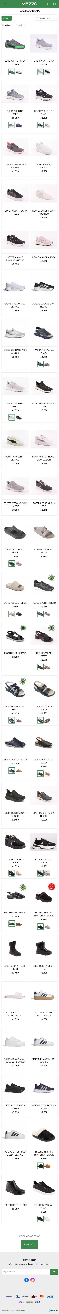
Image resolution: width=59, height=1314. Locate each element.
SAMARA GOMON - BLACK (15, 551)
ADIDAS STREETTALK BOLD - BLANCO (15, 1153)
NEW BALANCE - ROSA (44, 257)
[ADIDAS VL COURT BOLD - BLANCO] (43, 995)
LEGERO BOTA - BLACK (15, 1205)
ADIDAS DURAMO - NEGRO (15, 1107)
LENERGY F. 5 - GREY (15, 60)
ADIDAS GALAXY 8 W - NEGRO (43, 305)
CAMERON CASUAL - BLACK (44, 1207)
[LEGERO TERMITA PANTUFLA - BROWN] (47, 927)
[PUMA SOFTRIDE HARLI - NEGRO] (43, 386)
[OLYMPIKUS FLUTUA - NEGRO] (15, 795)
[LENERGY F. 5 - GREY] (15, 43)
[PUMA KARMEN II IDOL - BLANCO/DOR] (43, 439)
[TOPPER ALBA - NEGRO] (15, 193)
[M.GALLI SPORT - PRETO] (43, 585)
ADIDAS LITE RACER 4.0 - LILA (44, 1107)
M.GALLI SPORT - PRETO (44, 603)
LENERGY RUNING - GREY (15, 113)
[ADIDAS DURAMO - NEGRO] (15, 1088)
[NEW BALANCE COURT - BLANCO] (43, 193)
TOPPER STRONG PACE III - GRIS (15, 505)
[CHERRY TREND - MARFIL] (19, 873)
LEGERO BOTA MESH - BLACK (15, 967)
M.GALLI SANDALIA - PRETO (15, 708)
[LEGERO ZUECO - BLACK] (15, 742)
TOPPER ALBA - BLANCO (44, 166)
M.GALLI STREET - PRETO (44, 655)
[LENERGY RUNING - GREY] (15, 93)
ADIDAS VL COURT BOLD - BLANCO (43, 1014)
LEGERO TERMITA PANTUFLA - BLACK (44, 914)
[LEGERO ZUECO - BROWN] (19, 771)
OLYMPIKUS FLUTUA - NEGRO (15, 814)
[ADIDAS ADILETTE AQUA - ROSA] (15, 995)
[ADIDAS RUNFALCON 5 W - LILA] (15, 332)
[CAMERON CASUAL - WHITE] (47, 1219)
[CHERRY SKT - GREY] (43, 43)
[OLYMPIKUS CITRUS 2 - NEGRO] (43, 795)
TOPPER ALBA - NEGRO (15, 210)
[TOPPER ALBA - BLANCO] (43, 147)
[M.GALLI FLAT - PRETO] (15, 635)
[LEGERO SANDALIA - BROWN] (47, 364)
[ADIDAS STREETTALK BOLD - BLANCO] (15, 1134)
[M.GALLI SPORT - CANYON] (47, 614)
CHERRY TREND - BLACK (15, 861)
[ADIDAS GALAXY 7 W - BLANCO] (15, 286)
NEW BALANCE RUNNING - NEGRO (15, 259)
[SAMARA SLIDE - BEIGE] (15, 585)
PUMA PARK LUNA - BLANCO (15, 458)
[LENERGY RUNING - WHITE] (47, 125)
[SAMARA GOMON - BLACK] (15, 532)
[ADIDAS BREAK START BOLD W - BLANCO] (15, 1041)
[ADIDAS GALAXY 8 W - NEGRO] (43, 286)
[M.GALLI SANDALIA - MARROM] (19, 720)
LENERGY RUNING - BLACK (44, 113)
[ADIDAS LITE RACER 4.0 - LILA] (43, 1088)
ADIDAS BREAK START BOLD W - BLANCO (15, 1060)
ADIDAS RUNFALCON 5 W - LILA (15, 352)
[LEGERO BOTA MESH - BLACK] (15, 948)
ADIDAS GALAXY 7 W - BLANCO (15, 305)
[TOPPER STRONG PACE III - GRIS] (15, 485)
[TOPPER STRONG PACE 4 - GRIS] (15, 147)
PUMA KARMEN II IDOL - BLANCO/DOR (44, 458)
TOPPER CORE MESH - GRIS (44, 505)
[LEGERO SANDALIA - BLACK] (43, 332)
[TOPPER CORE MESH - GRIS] (43, 485)
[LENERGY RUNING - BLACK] (19, 125)
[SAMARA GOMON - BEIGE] (43, 532)
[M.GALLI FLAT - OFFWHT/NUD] (19, 924)
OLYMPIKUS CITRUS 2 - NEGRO (44, 814)
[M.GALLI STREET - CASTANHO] (47, 667)
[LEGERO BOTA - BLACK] (15, 1187)
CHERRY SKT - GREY (44, 60)
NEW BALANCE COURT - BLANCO (43, 212)
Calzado (19, 25)
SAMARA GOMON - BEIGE (43, 551)
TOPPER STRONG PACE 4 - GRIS (15, 166)
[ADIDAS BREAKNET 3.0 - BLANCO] (43, 1041)
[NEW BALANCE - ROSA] (43, 239)
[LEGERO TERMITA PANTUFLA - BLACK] (43, 895)
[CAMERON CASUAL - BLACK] (43, 1187)
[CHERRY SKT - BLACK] (47, 72)
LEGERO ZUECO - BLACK (15, 759)
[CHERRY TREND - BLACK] (15, 842)
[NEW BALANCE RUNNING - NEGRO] (15, 239)
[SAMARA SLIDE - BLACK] (19, 614)
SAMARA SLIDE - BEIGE (15, 603)
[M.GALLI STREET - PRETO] (43, 635)
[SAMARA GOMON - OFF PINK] (19, 564)
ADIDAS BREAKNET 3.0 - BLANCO (44, 1060)
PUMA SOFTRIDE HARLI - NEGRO (43, 405)
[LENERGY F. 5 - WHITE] (19, 72)
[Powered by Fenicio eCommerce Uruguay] (52, 1310)
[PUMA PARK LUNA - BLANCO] (15, 439)
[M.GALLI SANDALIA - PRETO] (15, 689)
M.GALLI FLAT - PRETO (15, 653)
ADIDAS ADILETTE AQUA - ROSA (15, 1014)
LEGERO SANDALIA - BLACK (44, 352)
